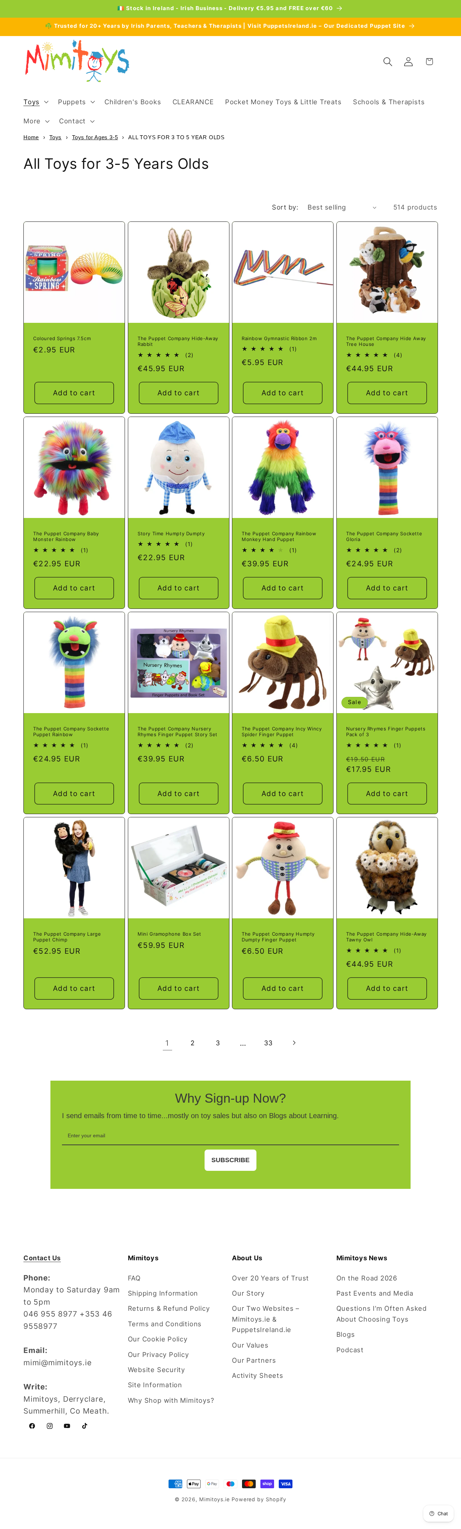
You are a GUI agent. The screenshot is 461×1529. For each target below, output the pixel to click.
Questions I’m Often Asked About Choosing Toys (381, 1313)
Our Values (250, 1345)
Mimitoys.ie (214, 1499)
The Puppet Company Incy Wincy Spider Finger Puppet (282, 731)
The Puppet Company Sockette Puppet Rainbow (71, 731)
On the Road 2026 (366, 1278)
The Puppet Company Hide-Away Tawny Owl (386, 937)
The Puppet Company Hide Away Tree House (386, 341)
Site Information (155, 1385)
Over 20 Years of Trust (270, 1278)
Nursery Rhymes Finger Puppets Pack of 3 (385, 731)
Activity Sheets (257, 1375)
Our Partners (254, 1360)
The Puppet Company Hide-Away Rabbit (178, 341)
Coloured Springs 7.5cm (62, 338)
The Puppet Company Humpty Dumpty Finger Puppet (278, 937)
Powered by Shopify (259, 1499)
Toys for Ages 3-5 (95, 137)
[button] (35, 101)
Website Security (156, 1370)
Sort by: (285, 207)
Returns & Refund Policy (169, 1308)
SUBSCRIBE (230, 1160)
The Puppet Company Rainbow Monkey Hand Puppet (279, 536)
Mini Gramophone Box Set (169, 934)
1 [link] (167, 1042)
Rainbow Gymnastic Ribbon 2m (279, 338)
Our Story (248, 1293)
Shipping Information (163, 1293)
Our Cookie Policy (158, 1339)
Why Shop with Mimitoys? (171, 1400)
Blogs (345, 1334)
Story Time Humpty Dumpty (171, 533)
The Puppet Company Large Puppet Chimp (67, 937)
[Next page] (293, 1043)
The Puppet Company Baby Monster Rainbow (66, 536)
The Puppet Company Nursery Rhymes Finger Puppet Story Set (178, 731)
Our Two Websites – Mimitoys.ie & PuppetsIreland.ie (265, 1319)
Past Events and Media (374, 1293)
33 (268, 1043)
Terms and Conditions (165, 1324)
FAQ (134, 1278)
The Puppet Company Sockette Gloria (384, 536)
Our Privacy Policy (158, 1354)
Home (31, 137)
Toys (55, 137)
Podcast (350, 1350)
